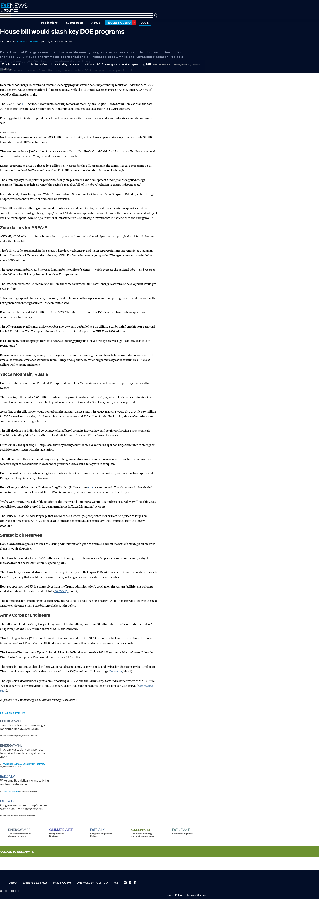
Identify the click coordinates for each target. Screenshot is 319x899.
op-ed (91, 487)
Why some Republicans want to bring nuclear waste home (24, 782)
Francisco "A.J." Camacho (15, 764)
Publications (49, 23)
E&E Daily (61, 591)
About (95, 23)
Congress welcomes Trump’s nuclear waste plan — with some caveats (24, 807)
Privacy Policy (174, 895)
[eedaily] (8, 776)
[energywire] (11, 721)
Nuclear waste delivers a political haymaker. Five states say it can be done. (22, 753)
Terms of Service (196, 895)
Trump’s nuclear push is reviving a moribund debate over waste (22, 727)
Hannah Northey (36, 764)
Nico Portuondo (11, 791)
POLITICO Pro (62, 883)
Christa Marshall (28, 42)
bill (24, 104)
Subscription (74, 23)
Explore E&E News (35, 883)
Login (145, 22)
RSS (116, 883)
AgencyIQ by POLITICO (92, 883)
